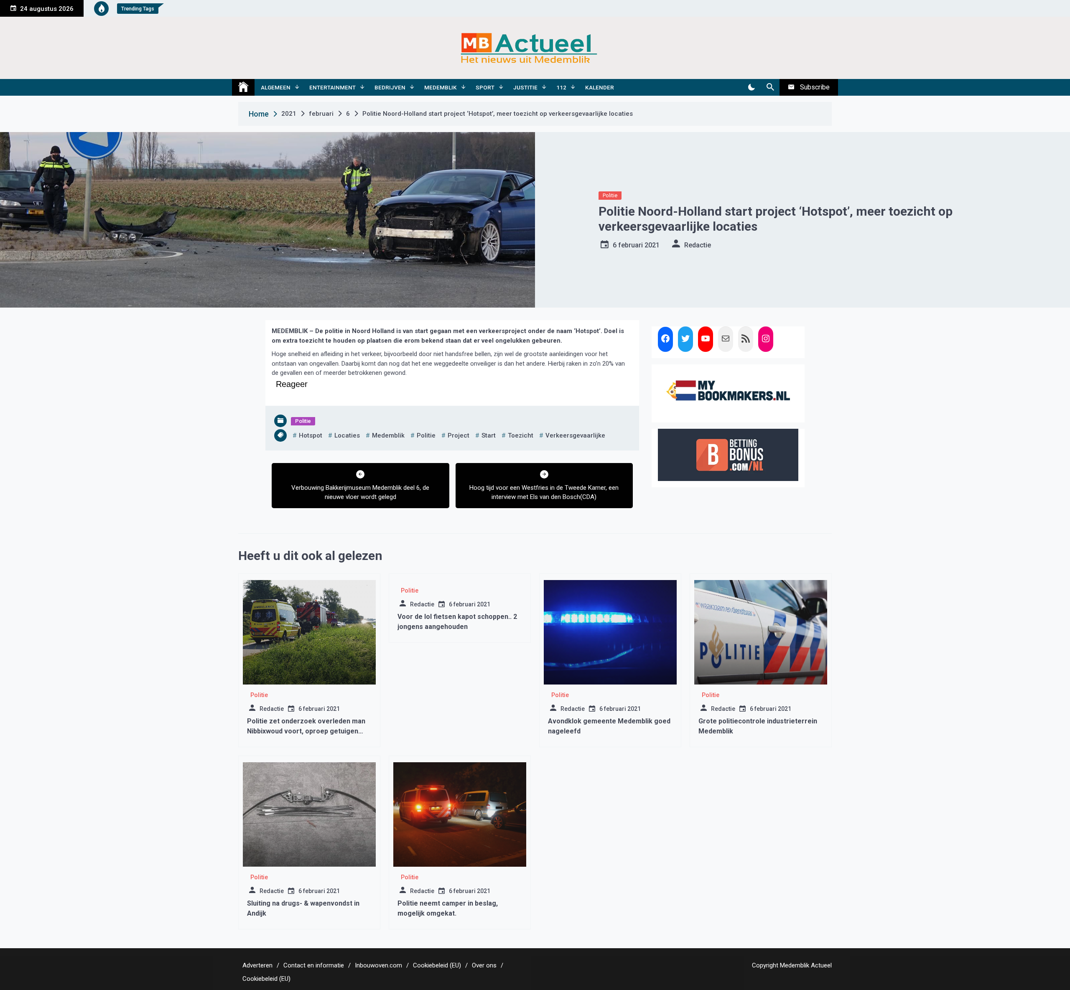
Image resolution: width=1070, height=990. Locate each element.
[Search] (770, 87)
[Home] (243, 87)
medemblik (388, 435)
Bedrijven (389, 87)
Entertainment (332, 87)
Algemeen (275, 87)
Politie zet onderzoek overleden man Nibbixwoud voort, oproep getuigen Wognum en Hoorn (306, 731)
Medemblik (440, 87)
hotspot (310, 435)
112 (561, 87)
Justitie (525, 87)
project (458, 435)
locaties (347, 435)
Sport (485, 87)
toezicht (520, 435)
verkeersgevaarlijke (575, 435)
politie (426, 435)
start (489, 435)
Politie (610, 195)
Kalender (599, 87)
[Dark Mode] (751, 87)
